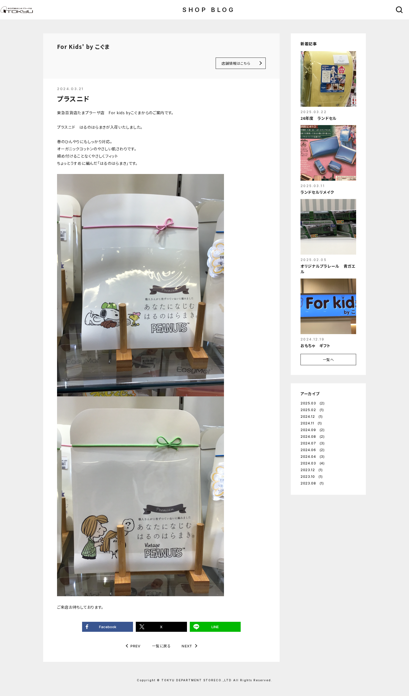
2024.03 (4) (312, 463)
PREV (135, 646)
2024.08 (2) (312, 436)
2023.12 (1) (311, 470)
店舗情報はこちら (235, 63)
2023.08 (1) (312, 483)
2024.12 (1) (311, 416)
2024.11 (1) (311, 423)
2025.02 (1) (312, 410)
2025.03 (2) (312, 403)
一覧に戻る (161, 645)
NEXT (187, 646)
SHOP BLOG (208, 9)
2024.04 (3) (312, 456)
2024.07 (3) (312, 443)
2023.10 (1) (311, 476)
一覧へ (328, 359)
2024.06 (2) (312, 450)
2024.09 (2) (312, 430)
